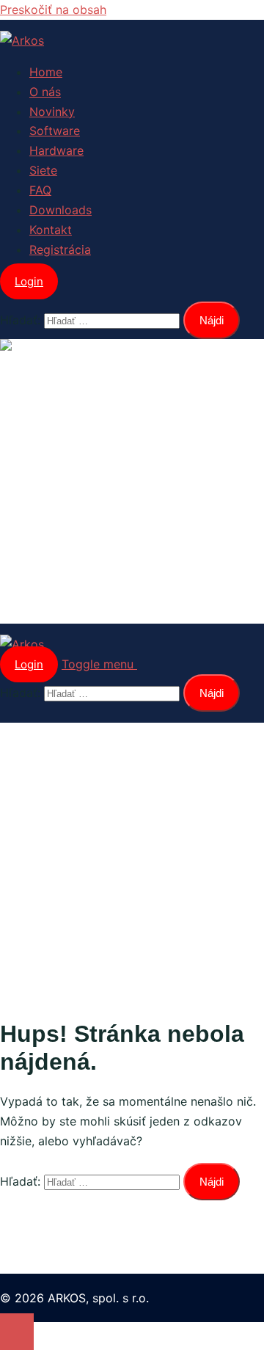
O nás (45, 91)
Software (54, 130)
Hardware (56, 150)
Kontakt (50, 229)
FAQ (40, 190)
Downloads (60, 209)
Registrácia (60, 249)
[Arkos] (22, 40)
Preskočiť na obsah (53, 9)
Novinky (52, 111)
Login (29, 281)
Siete (43, 170)
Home (45, 72)
